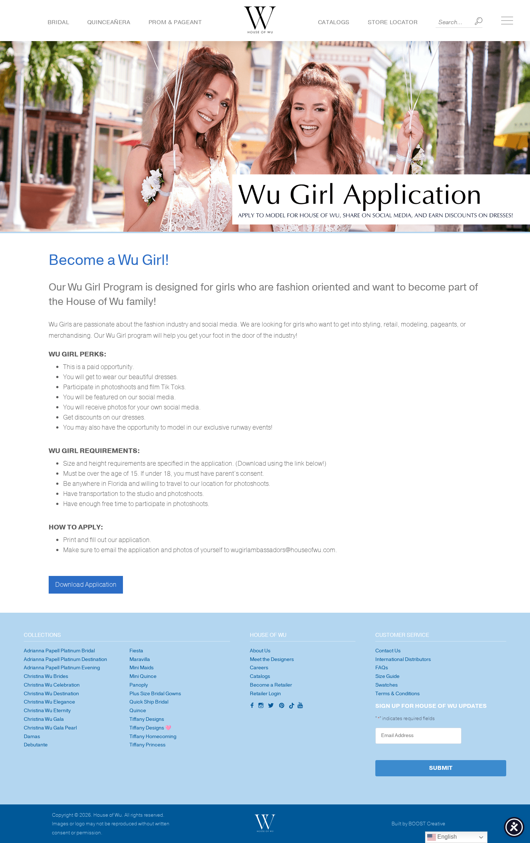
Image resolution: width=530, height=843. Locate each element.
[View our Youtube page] (300, 705)
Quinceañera (109, 22)
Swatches (386, 685)
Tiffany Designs (146, 719)
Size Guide (387, 676)
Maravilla (139, 659)
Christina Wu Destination (51, 693)
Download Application (85, 584)
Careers (259, 667)
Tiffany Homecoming (152, 736)
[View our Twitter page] (271, 706)
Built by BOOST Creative (418, 824)
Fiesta (136, 650)
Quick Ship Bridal (148, 701)
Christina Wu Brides (46, 676)
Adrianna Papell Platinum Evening (62, 667)
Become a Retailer (271, 685)
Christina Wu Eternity (47, 710)
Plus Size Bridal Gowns (155, 693)
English (446, 837)
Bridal (58, 22)
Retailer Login (265, 693)
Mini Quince (142, 676)
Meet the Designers (272, 659)
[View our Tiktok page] (291, 706)
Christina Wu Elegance (49, 701)
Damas (32, 736)
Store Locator (393, 22)
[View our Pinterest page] (282, 706)
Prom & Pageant (175, 22)
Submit (440, 768)
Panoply (138, 685)
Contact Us (388, 650)
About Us (260, 650)
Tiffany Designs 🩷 (150, 727)
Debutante (36, 744)
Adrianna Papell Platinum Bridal (59, 650)
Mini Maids (141, 667)
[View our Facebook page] (251, 706)
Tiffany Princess (147, 744)
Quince (137, 710)
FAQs (381, 667)
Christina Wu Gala (44, 719)
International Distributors (403, 659)
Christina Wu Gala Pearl (50, 727)
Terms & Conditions (397, 693)
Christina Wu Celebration (52, 685)
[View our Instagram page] (261, 706)
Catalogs (334, 22)
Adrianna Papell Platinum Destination (65, 659)
